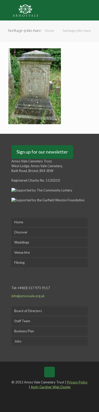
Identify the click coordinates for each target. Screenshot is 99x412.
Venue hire (22, 252)
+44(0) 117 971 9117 (34, 288)
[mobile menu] (92, 10)
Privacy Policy (77, 382)
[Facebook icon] (38, 394)
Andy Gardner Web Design (51, 387)
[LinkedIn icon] (53, 394)
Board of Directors (28, 311)
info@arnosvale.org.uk (28, 296)
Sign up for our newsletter (42, 152)
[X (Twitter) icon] (46, 394)
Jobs (17, 341)
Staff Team (22, 321)
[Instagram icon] (60, 394)
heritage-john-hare (77, 31)
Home (49, 31)
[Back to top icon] (49, 372)
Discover (20, 232)
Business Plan (24, 331)
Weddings (21, 242)
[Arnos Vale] (25, 10)
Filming (19, 263)
